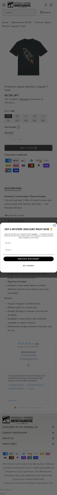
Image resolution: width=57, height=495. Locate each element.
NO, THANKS (28, 266)
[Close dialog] (54, 225)
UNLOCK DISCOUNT (28, 259)
